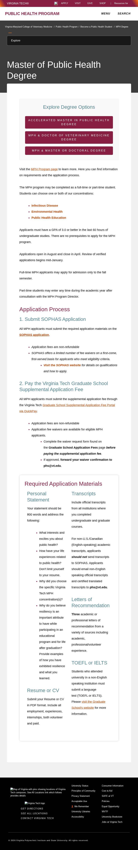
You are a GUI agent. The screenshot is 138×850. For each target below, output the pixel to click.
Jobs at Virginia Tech (112, 822)
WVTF (105, 811)
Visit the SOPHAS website (62, 365)
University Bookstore (112, 816)
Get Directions (33, 808)
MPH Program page (44, 169)
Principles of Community (83, 791)
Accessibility (78, 816)
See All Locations (35, 813)
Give (90, 3)
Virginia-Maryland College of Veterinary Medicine (30, 26)
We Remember (81, 806)
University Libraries (81, 811)
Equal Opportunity (110, 806)
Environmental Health (47, 211)
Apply (64, 3)
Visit (78, 3)
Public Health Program (67, 26)
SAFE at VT (108, 796)
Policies (106, 801)
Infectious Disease (44, 205)
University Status (80, 785)
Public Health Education (48, 217)
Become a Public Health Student (97, 26)
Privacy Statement (81, 796)
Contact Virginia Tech (38, 818)
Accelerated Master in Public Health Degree (69, 122)
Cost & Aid (107, 791)
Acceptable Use (79, 801)
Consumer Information (112, 785)
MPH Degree (122, 26)
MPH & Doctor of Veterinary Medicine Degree (69, 137)
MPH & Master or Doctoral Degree (69, 150)
